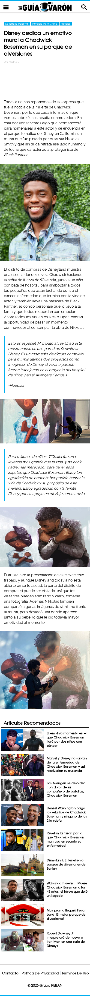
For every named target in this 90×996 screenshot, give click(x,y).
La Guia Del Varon (45, 6)
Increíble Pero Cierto (44, 23)
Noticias (65, 23)
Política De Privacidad (40, 973)
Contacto (10, 973)
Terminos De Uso (75, 973)
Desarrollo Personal (17, 23)
